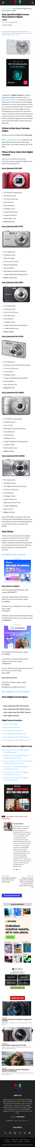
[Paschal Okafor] (8, 846)
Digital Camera (18, 816)
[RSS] (20, 1133)
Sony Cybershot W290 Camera (15, 734)
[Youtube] (29, 1133)
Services (4, 1068)
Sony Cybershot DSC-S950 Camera (16, 737)
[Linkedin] (20, 28)
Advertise (7, 1139)
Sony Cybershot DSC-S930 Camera (16, 740)
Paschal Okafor (7, 25)
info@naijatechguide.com (21, 1120)
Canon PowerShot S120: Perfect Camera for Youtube (16, 1020)
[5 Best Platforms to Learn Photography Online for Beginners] (17, 1059)
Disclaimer (8, 1141)
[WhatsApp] (16, 28)
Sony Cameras (6, 818)
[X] (8, 28)
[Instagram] (10, 1133)
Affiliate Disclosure (24, 1139)
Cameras (9, 8)
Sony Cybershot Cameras (13, 731)
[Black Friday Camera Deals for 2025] (17, 1034)
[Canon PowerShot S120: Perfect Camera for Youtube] (17, 1008)
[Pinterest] (12, 28)
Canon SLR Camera (11, 724)
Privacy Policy (14, 1139)
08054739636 (21, 1117)
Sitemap (14, 1141)
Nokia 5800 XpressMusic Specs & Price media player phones (9, 880)
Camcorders (10, 816)
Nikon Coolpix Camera (12, 727)
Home (3, 8)
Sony (25, 816)
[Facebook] (3, 28)
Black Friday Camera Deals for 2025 (14, 1045)
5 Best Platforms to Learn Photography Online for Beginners (15, 1070)
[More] (24, 28)
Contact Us (27, 1141)
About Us (20, 1141)
